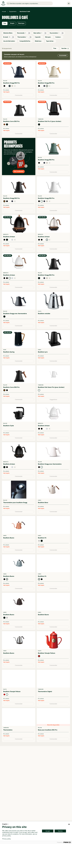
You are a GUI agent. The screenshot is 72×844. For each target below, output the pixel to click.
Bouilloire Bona (43, 519)
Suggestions (53, 412)
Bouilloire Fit (42, 555)
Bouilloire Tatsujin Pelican (46, 675)
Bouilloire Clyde (8, 439)
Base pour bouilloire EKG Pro (47, 755)
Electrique (21, 23)
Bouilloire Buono (8, 555)
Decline (60, 831)
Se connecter (62, 55)
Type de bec (49, 41)
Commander (18, 96)
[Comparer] (33, 67)
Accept (48, 831)
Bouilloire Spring (8, 362)
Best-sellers (38, 33)
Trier (54, 48)
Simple (12, 23)
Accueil (4, 11)
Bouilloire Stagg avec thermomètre (15, 322)
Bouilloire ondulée (44, 322)
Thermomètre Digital (45, 715)
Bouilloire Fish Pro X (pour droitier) (49, 123)
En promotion (54, 33)
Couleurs (58, 37)
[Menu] (69, 3)
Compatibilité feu (25, 41)
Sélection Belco (7, 33)
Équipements (12, 11)
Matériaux (38, 41)
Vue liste (63, 48)
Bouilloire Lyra (43, 362)
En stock (6, 37)
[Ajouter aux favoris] (33, 63)
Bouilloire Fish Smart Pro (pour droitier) (51, 399)
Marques (48, 37)
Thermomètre (22, 37)
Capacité (37, 37)
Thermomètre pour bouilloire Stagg (15, 519)
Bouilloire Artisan (9, 243)
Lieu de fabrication (9, 41)
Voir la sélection (18, 176)
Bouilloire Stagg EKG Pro (11, 83)
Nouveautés (21, 33)
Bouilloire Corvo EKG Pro (11, 123)
